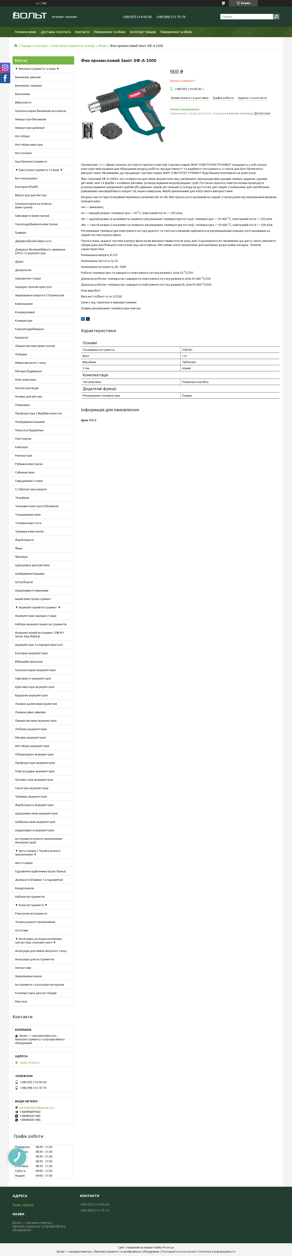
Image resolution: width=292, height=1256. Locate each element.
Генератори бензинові (30, 119)
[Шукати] (276, 16)
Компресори (23, 320)
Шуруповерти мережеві (31, 590)
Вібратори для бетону (31, 195)
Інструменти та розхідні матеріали (39, 984)
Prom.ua (168, 1247)
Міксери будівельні (28, 371)
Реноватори (23, 455)
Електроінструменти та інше (73, 46)
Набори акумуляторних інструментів (41, 624)
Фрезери (21, 556)
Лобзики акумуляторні (31, 729)
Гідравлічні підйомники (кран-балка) (40, 871)
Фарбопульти (24, 539)
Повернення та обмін (109, 32)
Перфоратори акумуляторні (35, 762)
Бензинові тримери (28, 85)
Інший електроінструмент (33, 598)
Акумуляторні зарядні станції (36, 615)
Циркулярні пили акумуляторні (36, 813)
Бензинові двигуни (28, 77)
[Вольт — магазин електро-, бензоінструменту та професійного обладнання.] (30, 17)
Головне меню (25, 32)
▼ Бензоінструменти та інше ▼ (37, 68)
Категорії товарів (143, 32)
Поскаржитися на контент (179, 1251)
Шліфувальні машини (29, 573)
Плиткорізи (23, 438)
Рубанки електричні (29, 463)
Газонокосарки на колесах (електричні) (33, 205)
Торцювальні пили (28, 514)
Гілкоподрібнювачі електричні (36, 224)
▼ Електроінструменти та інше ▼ (39, 169)
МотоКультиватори (29, 144)
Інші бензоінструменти (31, 161)
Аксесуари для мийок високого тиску (41, 950)
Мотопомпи (23, 153)
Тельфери (22, 497)
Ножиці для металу (28, 396)
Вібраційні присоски (29, 661)
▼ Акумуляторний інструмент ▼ (38, 607)
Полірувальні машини (30, 421)
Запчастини (23, 967)
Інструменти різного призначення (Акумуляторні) (38, 840)
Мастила (21, 1001)
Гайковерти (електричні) (32, 215)
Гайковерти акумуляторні (33, 678)
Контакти (82, 32)
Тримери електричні (29, 531)
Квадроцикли (24, 888)
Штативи (21, 930)
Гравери (20, 232)
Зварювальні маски (28, 976)
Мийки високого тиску (30, 362)
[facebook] (83, 319)
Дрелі (19, 261)
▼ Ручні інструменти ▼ (31, 905)
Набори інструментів (29, 896)
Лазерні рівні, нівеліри (30, 712)
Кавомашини (24, 303)
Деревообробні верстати (33, 241)
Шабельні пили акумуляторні (35, 821)
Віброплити (23, 102)
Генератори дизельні (29, 127)
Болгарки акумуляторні (31, 653)
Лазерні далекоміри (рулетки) (36, 703)
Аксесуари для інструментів (34, 959)
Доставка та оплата (56, 32)
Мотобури (22, 136)
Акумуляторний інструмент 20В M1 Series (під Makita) (39, 634)
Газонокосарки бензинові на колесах (40, 110)
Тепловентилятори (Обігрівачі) (36, 506)
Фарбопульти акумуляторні (34, 804)
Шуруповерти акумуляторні (34, 830)
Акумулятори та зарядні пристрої (39, 644)
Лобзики (21, 354)
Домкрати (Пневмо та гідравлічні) (39, 879)
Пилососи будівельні (29, 430)
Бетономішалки (26, 178)
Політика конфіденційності (217, 1251)
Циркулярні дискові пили (32, 565)
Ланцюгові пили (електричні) (35, 345)
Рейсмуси (21, 447)
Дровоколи (23, 269)
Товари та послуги (34, 46)
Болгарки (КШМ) (26, 186)
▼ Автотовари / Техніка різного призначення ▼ (37, 852)
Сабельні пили (24, 472)
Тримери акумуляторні (31, 796)
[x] (88, 319)
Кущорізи (21, 337)
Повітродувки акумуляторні (35, 771)
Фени (102, 46)
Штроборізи (24, 582)
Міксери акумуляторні (30, 737)
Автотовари (24, 862)
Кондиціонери (25, 312)
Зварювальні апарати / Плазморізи (39, 295)
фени (101, 164)
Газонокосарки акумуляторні (35, 670)
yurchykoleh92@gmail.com (37, 1107)
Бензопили (22, 94)
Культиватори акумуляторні (34, 686)
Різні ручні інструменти (31, 913)
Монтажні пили (25, 379)
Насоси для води (27, 388)
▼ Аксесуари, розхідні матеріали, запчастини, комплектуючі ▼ (38, 940)
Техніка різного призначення (35, 921)
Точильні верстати (28, 523)
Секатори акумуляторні (31, 788)
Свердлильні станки (29, 480)
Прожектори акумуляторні (34, 779)
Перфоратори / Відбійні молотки (38, 413)
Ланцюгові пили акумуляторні (36, 720)
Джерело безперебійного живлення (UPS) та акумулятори (40, 251)
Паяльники (22, 404)
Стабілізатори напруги (31, 489)
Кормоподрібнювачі (29, 329)
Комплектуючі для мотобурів (36, 993)
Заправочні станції (28, 278)
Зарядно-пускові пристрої (33, 286)
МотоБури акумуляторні (32, 745)
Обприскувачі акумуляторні (34, 754)
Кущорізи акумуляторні (31, 695)
